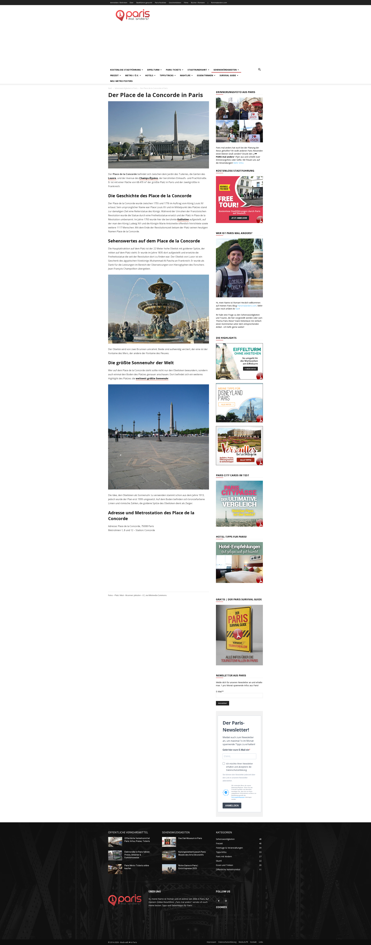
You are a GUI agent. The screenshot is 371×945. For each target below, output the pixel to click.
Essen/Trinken (205, 75)
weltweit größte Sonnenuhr (152, 378)
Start (110, 88)
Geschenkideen (175, 2)
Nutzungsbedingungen (238, 797)
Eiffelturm (153, 69)
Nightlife (185, 75)
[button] (259, 70)
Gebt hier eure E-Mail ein (236, 750)
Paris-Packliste (160, 2)
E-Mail (219, 691)
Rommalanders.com (219, 2)
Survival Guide (228, 75)
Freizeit (114, 75)
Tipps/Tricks (166, 75)
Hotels (149, 75)
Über (131, 2)
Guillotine (183, 219)
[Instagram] (226, 901)
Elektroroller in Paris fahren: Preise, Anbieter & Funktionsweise (137, 855)
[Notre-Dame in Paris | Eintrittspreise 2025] (169, 869)
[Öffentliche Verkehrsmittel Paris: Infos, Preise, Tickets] (115, 842)
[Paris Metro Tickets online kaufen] (115, 869)
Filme (186, 2)
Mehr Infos (238, 162)
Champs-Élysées (148, 178)
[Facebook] (219, 901)
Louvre (112, 178)
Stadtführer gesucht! (144, 2)
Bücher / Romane (198, 2)
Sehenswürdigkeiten (225, 69)
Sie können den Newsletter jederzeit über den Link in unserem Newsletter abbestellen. (239, 778)
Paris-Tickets (173, 69)
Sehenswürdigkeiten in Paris (126, 88)
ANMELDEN (232, 805)
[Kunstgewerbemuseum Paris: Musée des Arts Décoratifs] (169, 855)
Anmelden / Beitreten (118, 2)
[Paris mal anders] (133, 20)
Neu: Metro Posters (121, 81)
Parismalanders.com (247, 305)
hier (237, 308)
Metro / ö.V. (132, 75)
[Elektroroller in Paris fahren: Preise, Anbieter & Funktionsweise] (115, 855)
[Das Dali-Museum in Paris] (169, 842)
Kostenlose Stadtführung (125, 69)
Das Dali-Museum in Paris (190, 838)
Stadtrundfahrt (197, 69)
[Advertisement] (185, 45)
